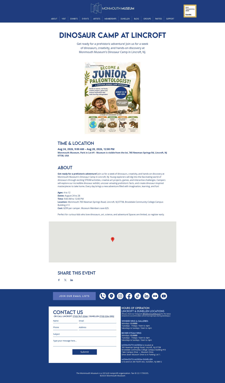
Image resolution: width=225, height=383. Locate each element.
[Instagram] (120, 296)
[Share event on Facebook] (59, 280)
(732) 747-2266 (80, 316)
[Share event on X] (65, 280)
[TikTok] (137, 296)
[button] (54, 18)
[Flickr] (155, 296)
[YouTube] (164, 296)
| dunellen (93, 316)
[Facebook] (129, 296)
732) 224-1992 (107, 316)
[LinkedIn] (146, 296)
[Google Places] (111, 296)
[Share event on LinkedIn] (71, 280)
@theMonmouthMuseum (152, 314)
